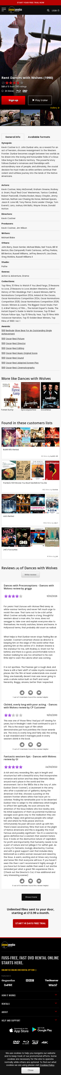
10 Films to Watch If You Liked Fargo (29, 285)
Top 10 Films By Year (31, 314)
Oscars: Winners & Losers (14, 305)
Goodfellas (46, 410)
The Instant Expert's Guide (40, 308)
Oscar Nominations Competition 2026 (40, 301)
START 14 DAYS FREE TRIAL (30, 923)
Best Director (19, 343)
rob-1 (56, 523)
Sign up (13, 100)
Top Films (6, 285)
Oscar (9, 338)
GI (17, 759)
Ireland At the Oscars (44, 295)
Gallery (54, 107)
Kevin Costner (8, 228)
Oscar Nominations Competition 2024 (20, 298)
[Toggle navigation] (4, 9)
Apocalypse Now (28, 410)
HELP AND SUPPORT (11, 1020)
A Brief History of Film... (15, 308)
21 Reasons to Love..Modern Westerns (29, 288)
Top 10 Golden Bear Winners (36, 317)
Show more (31, 897)
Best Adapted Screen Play (25, 362)
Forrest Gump (7, 410)
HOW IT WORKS (9, 995)
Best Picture (18, 338)
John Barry (6, 247)
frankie (55, 490)
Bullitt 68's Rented (11, 449)
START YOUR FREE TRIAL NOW (30, 2)
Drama (25, 276)
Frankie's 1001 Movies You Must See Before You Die (25, 483)
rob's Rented (8, 516)
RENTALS (6, 1003)
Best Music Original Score (24, 353)
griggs (28, 588)
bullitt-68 (54, 456)
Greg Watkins (8, 256)
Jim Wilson (22, 228)
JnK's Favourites (10, 549)
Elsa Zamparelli (17, 250)
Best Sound (18, 358)
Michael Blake (8, 237)
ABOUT (5, 1012)
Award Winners (41, 292)
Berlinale (10, 330)
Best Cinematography (23, 367)
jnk (57, 556)
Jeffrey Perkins (49, 250)
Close (30, 1070)
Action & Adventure (11, 276)
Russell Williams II (24, 256)
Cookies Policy (47, 1065)
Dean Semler (19, 247)
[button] (47, 10)
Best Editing (18, 348)
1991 (3, 330)
